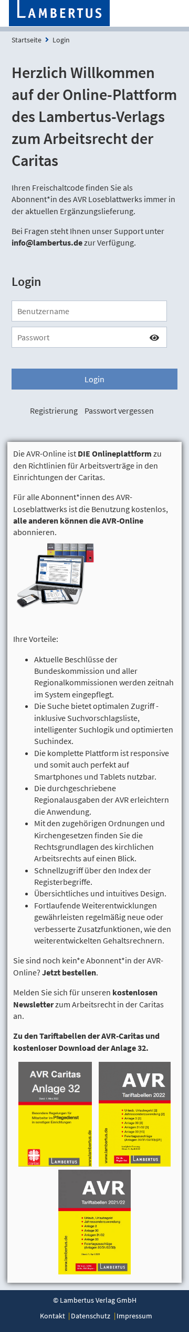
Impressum (134, 1315)
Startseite (26, 40)
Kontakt (52, 1315)
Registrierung (54, 410)
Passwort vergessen (119, 410)
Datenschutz (90, 1315)
